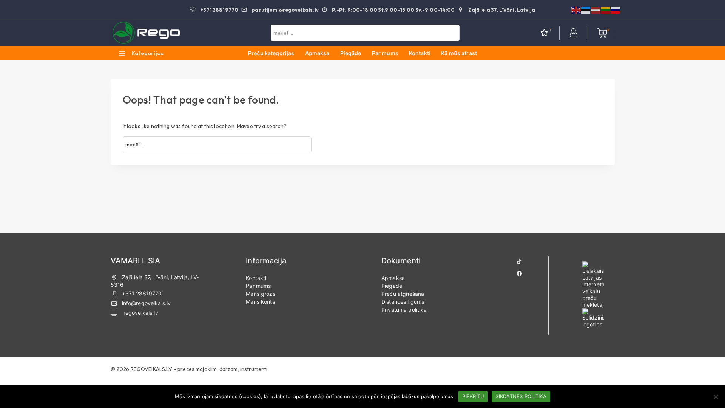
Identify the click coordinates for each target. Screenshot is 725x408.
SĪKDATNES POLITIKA (520, 396)
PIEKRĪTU (473, 396)
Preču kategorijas (271, 53)
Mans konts (260, 301)
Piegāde (350, 53)
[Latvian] (596, 9)
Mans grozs (260, 294)
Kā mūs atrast (459, 53)
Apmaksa (317, 53)
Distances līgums (402, 301)
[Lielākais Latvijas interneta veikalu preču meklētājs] (593, 284)
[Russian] (615, 9)
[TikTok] (519, 261)
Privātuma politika (404, 309)
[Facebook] (519, 273)
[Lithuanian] (606, 9)
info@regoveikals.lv (146, 303)
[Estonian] (586, 9)
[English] (576, 9)
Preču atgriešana (402, 294)
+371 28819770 (142, 293)
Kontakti (419, 53)
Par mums (385, 53)
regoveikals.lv (140, 312)
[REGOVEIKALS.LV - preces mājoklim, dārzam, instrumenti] (146, 33)
